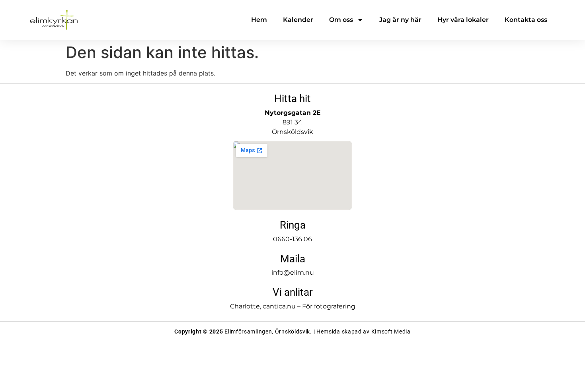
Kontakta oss (526, 19)
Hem (259, 19)
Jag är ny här (400, 19)
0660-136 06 (292, 239)
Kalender (298, 19)
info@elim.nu (292, 272)
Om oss (341, 19)
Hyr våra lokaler (463, 19)
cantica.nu (279, 306)
